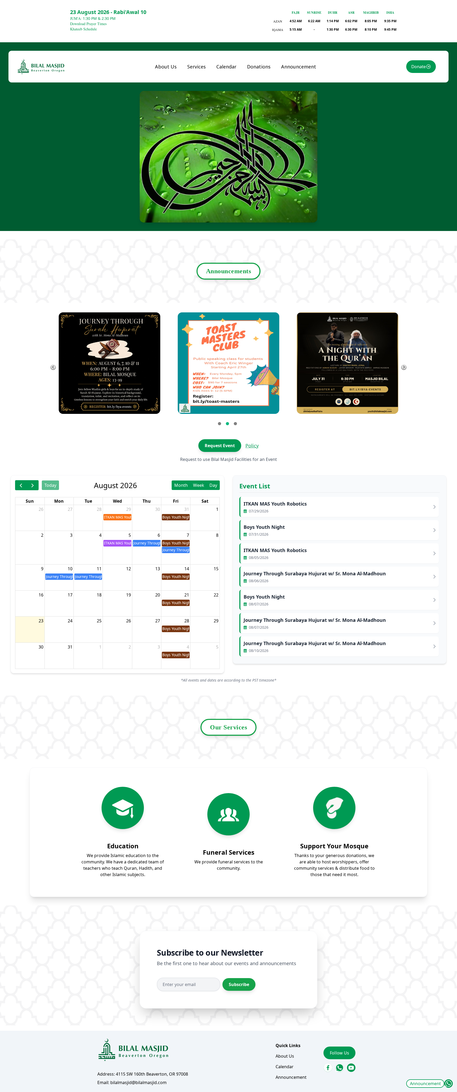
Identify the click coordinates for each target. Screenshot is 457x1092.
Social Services (206, 99)
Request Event (220, 445)
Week (198, 485)
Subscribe (239, 984)
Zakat (257, 88)
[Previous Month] (21, 485)
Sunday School (206, 88)
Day (213, 485)
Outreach (201, 137)
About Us (166, 66)
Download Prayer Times (88, 23)
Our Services (228, 727)
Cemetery (201, 126)
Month (181, 485)
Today (50, 485)
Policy (252, 445)
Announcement (425, 1083)
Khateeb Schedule (83, 28)
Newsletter (170, 99)
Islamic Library (199, 113)
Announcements (228, 271)
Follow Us (339, 1053)
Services (196, 66)
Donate (418, 67)
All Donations (265, 78)
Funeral (199, 78)
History (166, 88)
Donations (259, 66)
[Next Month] (33, 485)
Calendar (226, 66)
